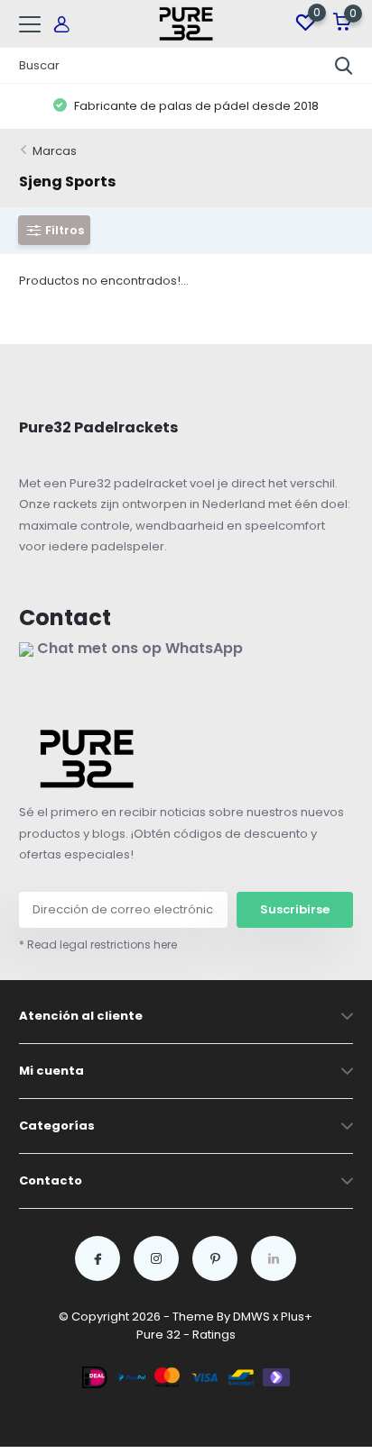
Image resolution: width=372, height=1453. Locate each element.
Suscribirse (295, 909)
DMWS (251, 1316)
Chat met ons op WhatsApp (138, 648)
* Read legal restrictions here (98, 944)
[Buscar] (344, 66)
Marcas (55, 150)
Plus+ (296, 1316)
